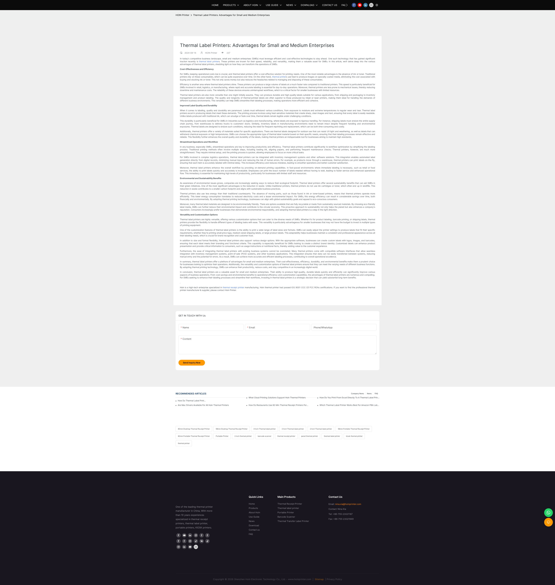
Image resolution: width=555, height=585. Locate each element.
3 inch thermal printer (243, 436)
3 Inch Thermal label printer (293, 429)
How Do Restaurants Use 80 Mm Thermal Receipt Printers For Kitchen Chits (278, 405)
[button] (347, 5)
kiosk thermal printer (354, 436)
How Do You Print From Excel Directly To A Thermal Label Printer (349, 397)
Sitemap (319, 579)
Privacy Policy (334, 579)
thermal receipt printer (233, 287)
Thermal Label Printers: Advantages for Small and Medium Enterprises (231, 15)
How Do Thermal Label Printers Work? (192, 400)
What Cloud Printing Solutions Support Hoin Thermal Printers (277, 397)
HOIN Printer (182, 15)
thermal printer (279, 77)
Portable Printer (222, 436)
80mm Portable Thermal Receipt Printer (194, 436)
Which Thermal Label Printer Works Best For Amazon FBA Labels (349, 405)
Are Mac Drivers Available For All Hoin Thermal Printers (203, 405)
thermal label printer (209, 61)
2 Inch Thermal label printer (321, 429)
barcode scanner (264, 436)
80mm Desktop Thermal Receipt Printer (194, 429)
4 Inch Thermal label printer (265, 429)
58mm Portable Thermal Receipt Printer (354, 429)
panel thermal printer (309, 436)
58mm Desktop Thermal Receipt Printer (231, 429)
